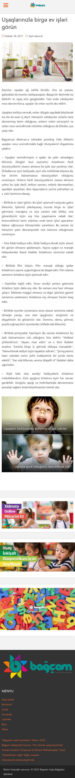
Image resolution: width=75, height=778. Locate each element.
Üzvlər (5, 709)
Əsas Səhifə (8, 699)
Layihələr (6, 719)
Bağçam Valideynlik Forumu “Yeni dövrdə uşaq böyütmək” (32, 745)
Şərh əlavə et (36, 36)
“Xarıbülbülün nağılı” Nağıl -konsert (20, 755)
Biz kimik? (7, 704)
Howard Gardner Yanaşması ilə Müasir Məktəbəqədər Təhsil (33, 750)
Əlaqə (5, 729)
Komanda (7, 714)
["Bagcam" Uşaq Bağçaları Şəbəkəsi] (37, 5)
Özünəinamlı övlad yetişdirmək (18, 759)
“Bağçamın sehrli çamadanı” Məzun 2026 (23, 740)
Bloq (4, 724)
